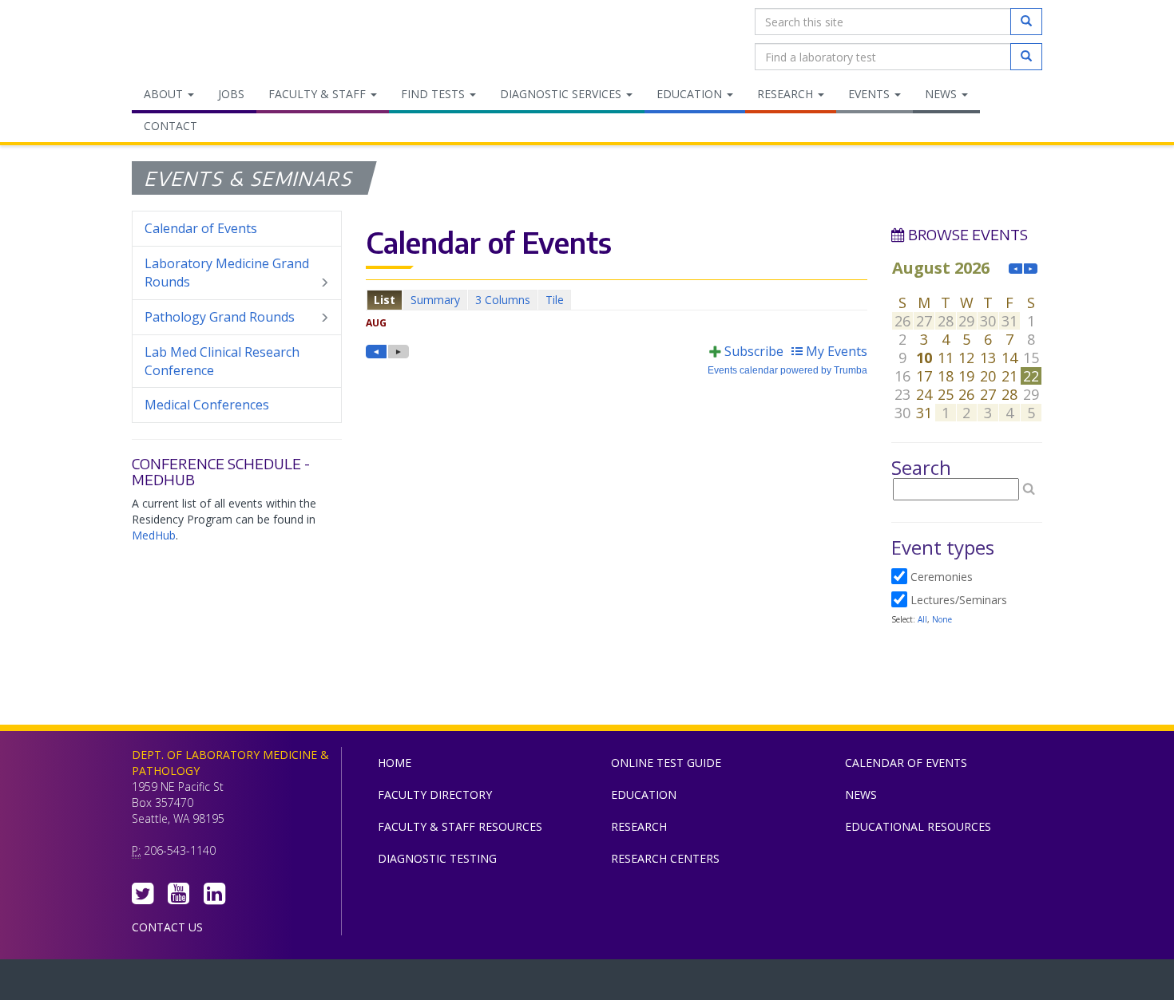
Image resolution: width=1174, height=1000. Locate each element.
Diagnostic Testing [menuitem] (437, 858)
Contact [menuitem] (170, 125)
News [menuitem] (942, 93)
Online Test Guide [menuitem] (666, 762)
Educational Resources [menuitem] (918, 826)
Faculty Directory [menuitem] (435, 794)
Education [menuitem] (690, 93)
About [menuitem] (165, 93)
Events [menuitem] (870, 93)
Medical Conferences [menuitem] (207, 404)
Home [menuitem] (394, 762)
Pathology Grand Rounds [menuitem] (220, 317)
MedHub (154, 535)
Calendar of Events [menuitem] (201, 228)
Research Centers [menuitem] (665, 858)
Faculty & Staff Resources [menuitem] (460, 826)
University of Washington (655, 983)
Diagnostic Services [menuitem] (562, 93)
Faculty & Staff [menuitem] (318, 93)
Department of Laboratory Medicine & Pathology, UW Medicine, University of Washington (213, 39)
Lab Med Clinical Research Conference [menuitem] (222, 361)
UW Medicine (455, 983)
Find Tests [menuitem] (434, 93)
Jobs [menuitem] (231, 93)
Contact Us (167, 927)
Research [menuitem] (786, 93)
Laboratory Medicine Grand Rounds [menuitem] (227, 273)
